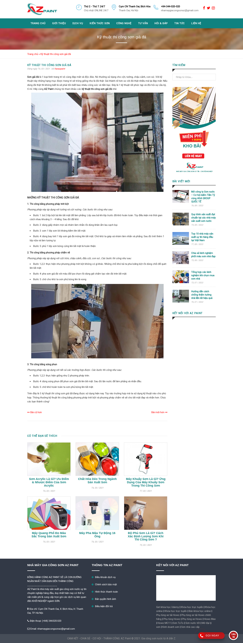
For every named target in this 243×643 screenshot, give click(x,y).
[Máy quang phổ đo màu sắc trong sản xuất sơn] (49, 513)
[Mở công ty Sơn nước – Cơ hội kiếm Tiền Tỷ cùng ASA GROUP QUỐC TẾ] (180, 201)
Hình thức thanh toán (106, 591)
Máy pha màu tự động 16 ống (97, 534)
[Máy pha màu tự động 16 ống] (97, 513)
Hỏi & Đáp (161, 23)
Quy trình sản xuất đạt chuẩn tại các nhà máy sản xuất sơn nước (203, 217)
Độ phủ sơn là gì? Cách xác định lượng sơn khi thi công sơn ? (145, 536)
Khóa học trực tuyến (192, 607)
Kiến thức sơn (100, 23)
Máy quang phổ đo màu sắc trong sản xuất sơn (49, 534)
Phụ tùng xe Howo (192, 619)
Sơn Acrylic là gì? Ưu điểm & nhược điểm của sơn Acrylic (49, 482)
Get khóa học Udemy (167, 607)
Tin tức (179, 23)
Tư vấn (143, 23)
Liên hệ (196, 23)
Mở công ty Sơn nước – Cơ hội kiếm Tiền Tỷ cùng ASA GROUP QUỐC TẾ (203, 196)
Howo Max (210, 619)
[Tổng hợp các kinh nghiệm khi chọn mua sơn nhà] (180, 282)
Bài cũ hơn (36, 412)
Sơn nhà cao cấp (190, 626)
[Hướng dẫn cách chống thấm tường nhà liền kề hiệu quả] (180, 301)
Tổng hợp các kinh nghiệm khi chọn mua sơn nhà (202, 275)
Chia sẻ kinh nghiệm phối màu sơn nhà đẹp (203, 255)
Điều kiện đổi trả (104, 606)
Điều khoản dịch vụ (105, 577)
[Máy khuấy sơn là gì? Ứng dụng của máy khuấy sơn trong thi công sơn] (145, 459)
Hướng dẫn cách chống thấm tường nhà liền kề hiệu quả (201, 295)
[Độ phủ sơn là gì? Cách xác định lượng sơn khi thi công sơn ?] (145, 513)
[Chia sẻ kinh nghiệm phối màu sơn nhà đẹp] (180, 263)
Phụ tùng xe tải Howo (167, 615)
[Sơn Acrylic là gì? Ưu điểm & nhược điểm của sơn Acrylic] (49, 459)
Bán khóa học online (200, 611)
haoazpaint (60, 68)
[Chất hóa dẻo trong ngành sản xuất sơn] (97, 459)
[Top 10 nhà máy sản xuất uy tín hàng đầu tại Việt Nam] (180, 243)
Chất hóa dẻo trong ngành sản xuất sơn (97, 480)
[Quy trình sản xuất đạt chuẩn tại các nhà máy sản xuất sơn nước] (180, 224)
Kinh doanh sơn (170, 626)
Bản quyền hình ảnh (105, 599)
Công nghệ (124, 23)
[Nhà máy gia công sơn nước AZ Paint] (42, 9)
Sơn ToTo (178, 623)
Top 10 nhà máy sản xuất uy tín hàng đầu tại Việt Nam (202, 237)
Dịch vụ (78, 23)
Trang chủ (38, 23)
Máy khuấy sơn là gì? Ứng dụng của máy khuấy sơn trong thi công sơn (145, 482)
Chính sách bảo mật (106, 584)
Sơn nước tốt (192, 623)
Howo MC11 (164, 623)
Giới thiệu (59, 23)
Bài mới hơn (158, 412)
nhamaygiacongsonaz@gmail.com (56, 628)
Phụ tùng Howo (171, 619)
